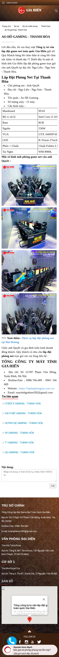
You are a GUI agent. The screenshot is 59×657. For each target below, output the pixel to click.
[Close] (44, 599)
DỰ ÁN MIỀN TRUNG (29, 26)
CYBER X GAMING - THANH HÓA (23, 403)
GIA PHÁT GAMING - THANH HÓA (23, 413)
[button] (29, 619)
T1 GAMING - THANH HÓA (19, 442)
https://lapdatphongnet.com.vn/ (37, 388)
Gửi (53, 486)
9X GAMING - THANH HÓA (19, 432)
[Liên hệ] (12, 640)
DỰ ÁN (16, 26)
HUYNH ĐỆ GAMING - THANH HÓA (24, 423)
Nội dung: (8, 467)
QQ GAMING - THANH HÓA (19, 452)
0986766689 (11, 3)
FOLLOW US (29, 636)
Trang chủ (6, 26)
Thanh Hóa (45, 26)
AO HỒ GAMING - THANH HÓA (15, 30)
